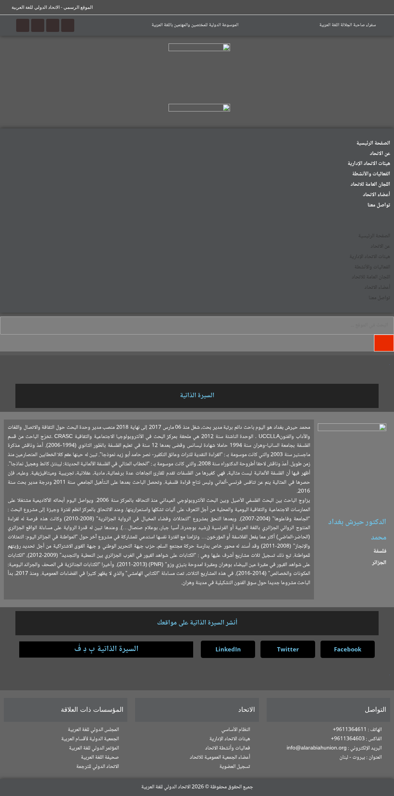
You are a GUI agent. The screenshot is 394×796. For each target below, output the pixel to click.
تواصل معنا (378, 205)
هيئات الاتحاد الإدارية (368, 163)
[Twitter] (52, 25)
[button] (197, 220)
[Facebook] (67, 25)
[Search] (384, 343)
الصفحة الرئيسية (373, 143)
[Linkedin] (22, 25)
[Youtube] (37, 25)
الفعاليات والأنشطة (371, 174)
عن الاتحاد (380, 153)
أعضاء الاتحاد (376, 195)
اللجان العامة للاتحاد (370, 184)
